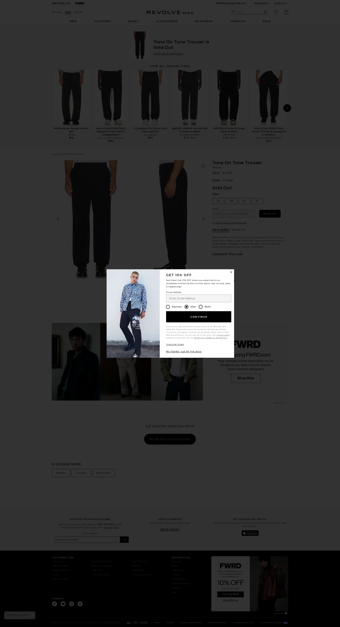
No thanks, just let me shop (184, 351)
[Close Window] (231, 272)
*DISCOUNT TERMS (175, 344)
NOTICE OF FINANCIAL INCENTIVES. (210, 338)
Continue (198, 316)
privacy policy (223, 335)
